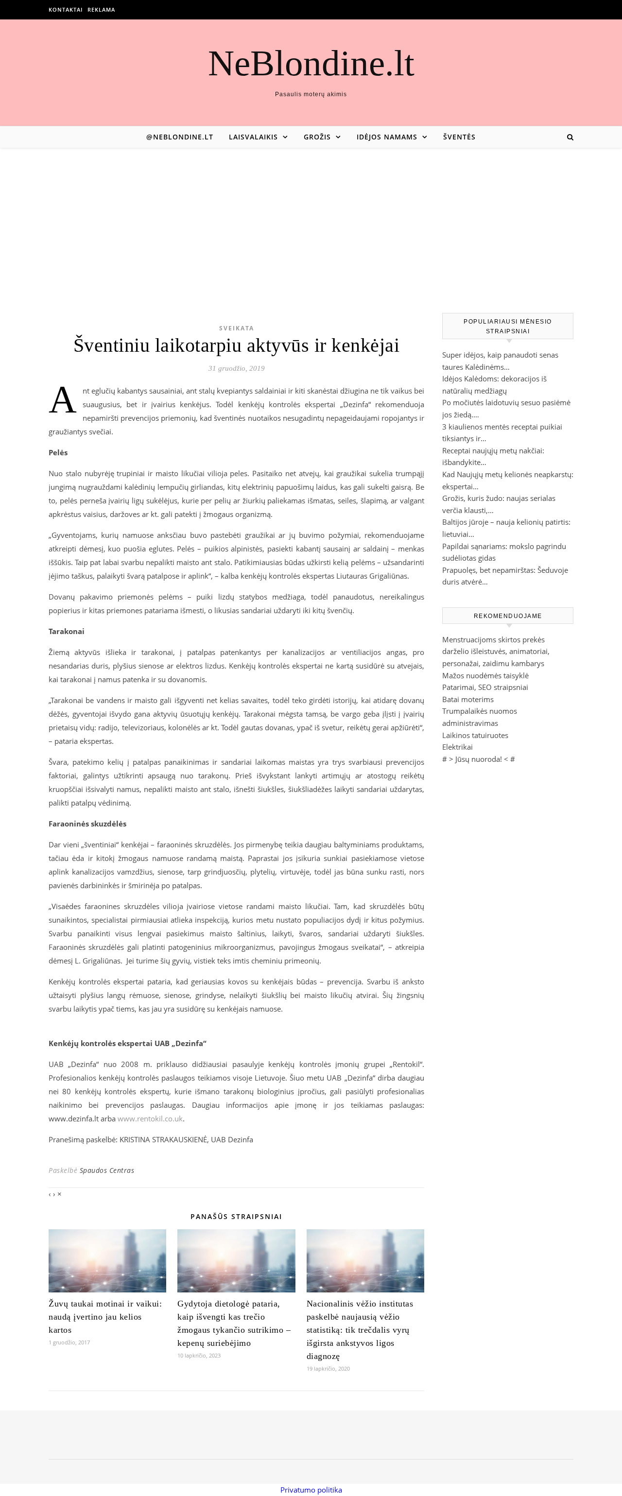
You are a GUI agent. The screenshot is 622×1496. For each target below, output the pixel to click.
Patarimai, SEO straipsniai (485, 687)
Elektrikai (457, 747)
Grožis (317, 136)
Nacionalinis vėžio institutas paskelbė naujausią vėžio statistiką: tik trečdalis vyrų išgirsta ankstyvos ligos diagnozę (360, 1330)
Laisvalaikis (253, 136)
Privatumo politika (311, 1490)
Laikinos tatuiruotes (475, 735)
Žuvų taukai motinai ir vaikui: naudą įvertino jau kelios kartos (105, 1317)
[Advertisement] (311, 221)
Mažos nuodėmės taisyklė (485, 675)
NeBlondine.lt (311, 63)
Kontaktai (66, 9)
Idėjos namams (387, 136)
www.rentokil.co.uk (150, 1118)
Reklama (101, 9)
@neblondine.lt (179, 136)
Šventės (459, 136)
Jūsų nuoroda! (478, 759)
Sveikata (236, 328)
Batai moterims (468, 699)
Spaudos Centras (107, 1170)
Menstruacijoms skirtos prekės (493, 639)
